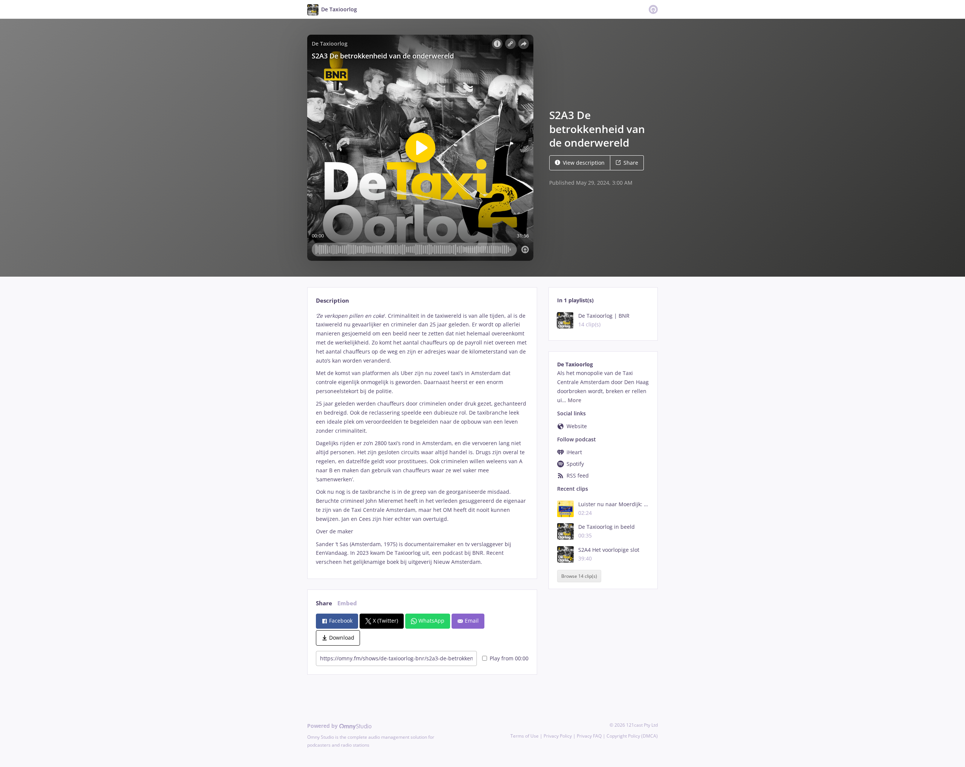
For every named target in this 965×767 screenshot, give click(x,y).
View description (584, 162)
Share (630, 162)
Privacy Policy (558, 736)
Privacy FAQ (589, 736)
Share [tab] (324, 603)
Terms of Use (524, 736)
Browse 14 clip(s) (579, 576)
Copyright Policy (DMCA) (632, 736)
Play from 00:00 (509, 658)
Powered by (323, 725)
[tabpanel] (422, 439)
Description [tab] (332, 301)
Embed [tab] (347, 603)
